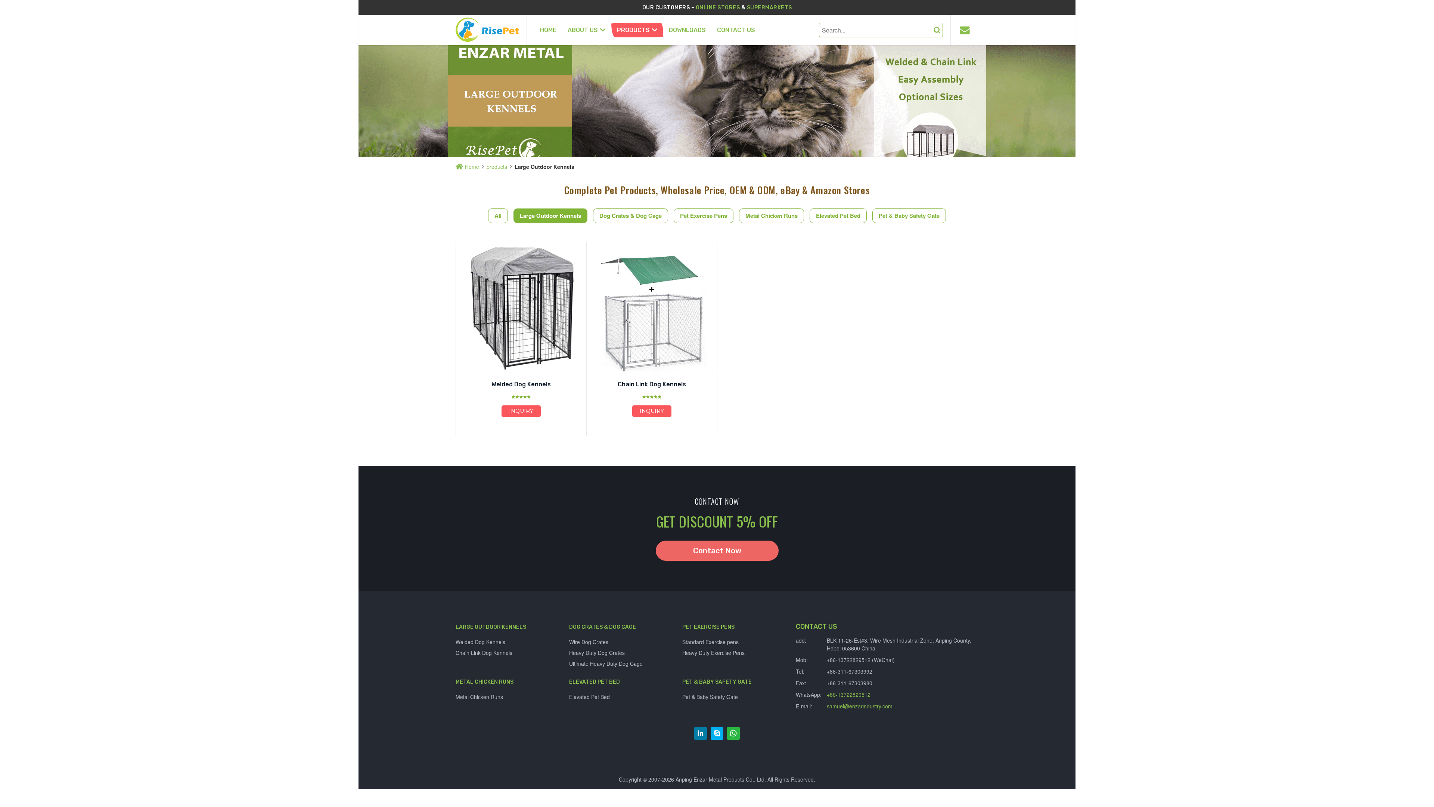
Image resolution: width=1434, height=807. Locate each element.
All (498, 215)
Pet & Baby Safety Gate (909, 215)
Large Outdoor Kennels (550, 215)
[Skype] (717, 733)
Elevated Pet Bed (838, 215)
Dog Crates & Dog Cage (630, 215)
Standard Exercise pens (710, 642)
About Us (583, 30)
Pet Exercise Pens (703, 215)
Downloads (687, 30)
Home (548, 30)
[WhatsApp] (733, 733)
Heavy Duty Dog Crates (597, 652)
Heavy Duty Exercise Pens (713, 652)
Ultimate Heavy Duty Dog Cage (606, 663)
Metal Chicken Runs (771, 215)
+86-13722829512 (848, 694)
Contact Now (717, 550)
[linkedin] (700, 733)
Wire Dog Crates (588, 642)
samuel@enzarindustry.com (860, 706)
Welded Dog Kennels (521, 384)
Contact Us (736, 30)
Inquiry (521, 411)
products (633, 30)
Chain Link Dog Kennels (652, 384)
